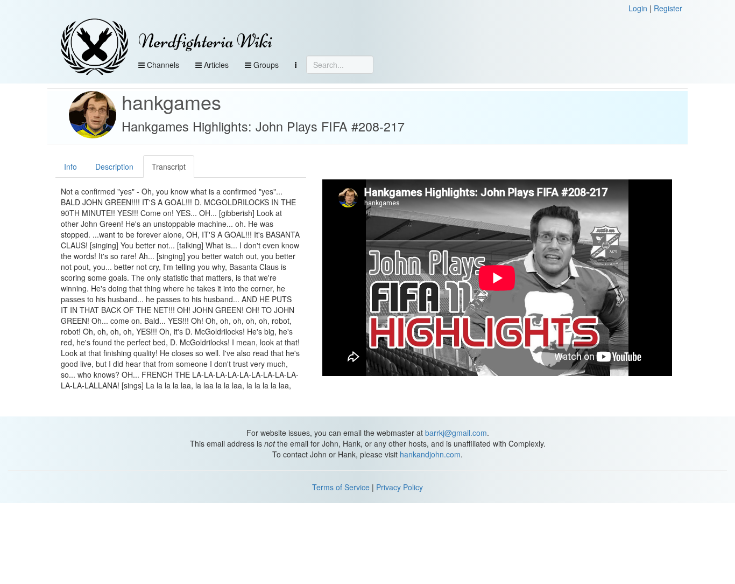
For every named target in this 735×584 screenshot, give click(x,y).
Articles (215, 64)
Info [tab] (70, 166)
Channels (162, 64)
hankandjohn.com (430, 454)
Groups (265, 64)
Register (668, 8)
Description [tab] (114, 166)
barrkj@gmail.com (456, 432)
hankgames (171, 101)
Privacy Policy (399, 487)
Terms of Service (341, 487)
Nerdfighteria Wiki (205, 41)
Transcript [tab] (169, 166)
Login (637, 8)
